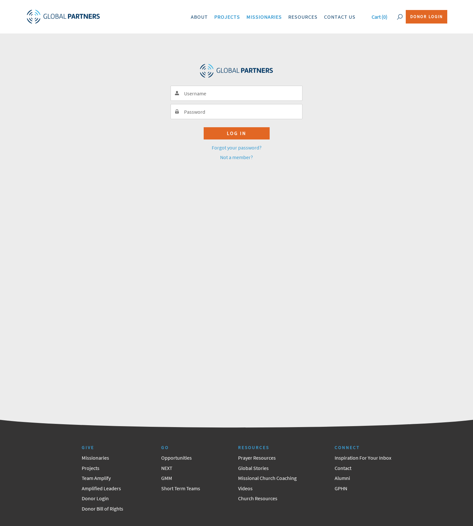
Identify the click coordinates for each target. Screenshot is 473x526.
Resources (303, 17)
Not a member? (236, 157)
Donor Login (426, 16)
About (199, 17)
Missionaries (264, 17)
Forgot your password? (237, 147)
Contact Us (340, 17)
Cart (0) (379, 17)
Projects (227, 17)
